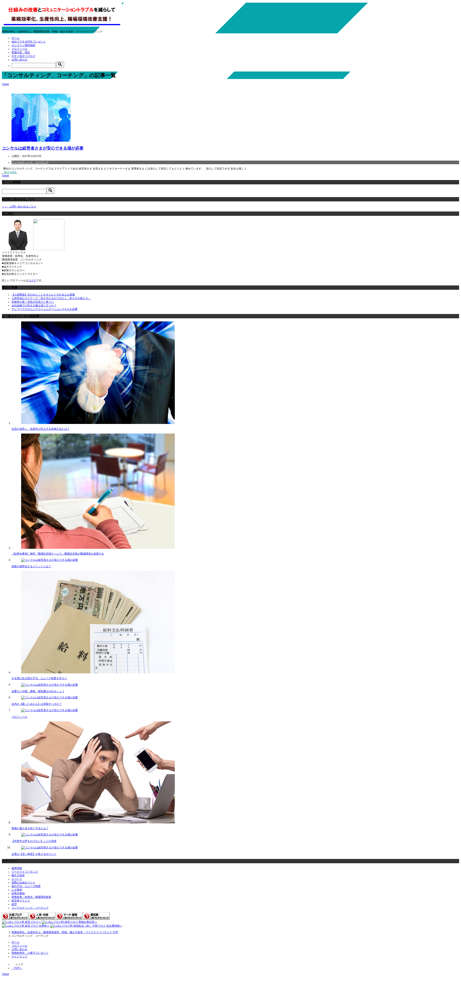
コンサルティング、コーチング (30, 162)
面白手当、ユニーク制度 (26, 886)
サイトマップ (19, 956)
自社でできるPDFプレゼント (29, 41)
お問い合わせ (19, 59)
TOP (65, 932)
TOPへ (18, 967)
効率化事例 (18, 893)
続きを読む (10, 172)
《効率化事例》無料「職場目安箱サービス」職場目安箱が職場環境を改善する (58, 553)
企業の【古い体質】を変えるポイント (34, 853)
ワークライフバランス (25, 871)
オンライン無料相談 (23, 45)
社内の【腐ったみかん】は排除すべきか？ (37, 703)
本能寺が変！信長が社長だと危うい (33, 301)
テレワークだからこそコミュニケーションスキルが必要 (45, 309)
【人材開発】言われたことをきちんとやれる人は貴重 (43, 294)
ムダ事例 (17, 889)
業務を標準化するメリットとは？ (31, 566)
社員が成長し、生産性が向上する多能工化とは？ (41, 428)
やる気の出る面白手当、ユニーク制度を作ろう (39, 678)
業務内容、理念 (21, 52)
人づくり (17, 878)
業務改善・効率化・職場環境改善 (31, 896)
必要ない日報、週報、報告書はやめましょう (38, 691)
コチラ (32, 280)
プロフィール (19, 48)
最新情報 (17, 868)
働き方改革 (18, 875)
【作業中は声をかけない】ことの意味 (34, 840)
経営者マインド (21, 900)
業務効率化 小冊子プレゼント (30, 952)
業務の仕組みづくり (23, 882)
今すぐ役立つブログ (23, 55)
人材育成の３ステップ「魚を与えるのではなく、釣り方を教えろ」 (51, 298)
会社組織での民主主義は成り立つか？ (34, 305)
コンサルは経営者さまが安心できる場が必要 (43, 148)
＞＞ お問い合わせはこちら (19, 206)
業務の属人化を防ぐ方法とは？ (30, 828)
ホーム (15, 37)
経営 (14, 904)
